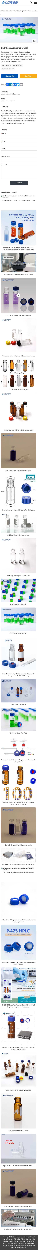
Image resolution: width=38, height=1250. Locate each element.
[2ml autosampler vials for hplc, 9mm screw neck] (18, 410)
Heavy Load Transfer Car (18, 1243)
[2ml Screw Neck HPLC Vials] (18, 719)
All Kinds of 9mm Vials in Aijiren (18, 389)
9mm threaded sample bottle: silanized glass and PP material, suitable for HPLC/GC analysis (18, 675)
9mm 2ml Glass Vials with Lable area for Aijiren (18, 1206)
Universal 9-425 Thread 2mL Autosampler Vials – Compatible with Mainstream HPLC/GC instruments (18, 248)
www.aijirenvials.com (12, 41)
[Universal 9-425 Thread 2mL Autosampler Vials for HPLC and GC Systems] (18, 942)
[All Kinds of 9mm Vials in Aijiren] (18, 373)
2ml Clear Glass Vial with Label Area (10, 94)
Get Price (28, 76)
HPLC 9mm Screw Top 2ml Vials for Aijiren (18, 470)
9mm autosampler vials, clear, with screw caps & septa (18, 356)
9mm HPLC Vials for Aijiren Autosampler (18, 1090)
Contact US (10, 76)
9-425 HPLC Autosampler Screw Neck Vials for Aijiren (18, 864)
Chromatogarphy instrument (21, 11)
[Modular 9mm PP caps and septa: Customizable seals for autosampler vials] (18, 900)
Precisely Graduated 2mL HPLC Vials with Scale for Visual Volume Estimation (18, 803)
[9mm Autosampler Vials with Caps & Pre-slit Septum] (18, 491)
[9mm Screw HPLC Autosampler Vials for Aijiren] (18, 1218)
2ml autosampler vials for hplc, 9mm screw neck (18, 430)
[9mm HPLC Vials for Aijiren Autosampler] (18, 1070)
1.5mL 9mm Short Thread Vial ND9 (18, 1131)
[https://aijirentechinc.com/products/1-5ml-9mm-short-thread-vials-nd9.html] (19, 30)
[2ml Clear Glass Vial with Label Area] (18, 523)
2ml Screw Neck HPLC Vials (8, 101)
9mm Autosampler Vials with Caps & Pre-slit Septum (18, 510)
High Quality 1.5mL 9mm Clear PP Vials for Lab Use (18, 1166)
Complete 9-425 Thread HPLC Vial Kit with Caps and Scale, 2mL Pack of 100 (18, 1048)
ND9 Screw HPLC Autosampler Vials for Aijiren (18, 274)
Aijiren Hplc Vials (19, 1239)
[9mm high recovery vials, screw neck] (18, 555)
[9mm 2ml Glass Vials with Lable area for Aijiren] (18, 1186)
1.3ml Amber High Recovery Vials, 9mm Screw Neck (18, 872)
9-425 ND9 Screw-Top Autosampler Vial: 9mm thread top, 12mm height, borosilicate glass (18, 1006)
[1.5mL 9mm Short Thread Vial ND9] (18, 1110)
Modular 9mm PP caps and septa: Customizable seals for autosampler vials (18, 921)
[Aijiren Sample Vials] (10, 2)
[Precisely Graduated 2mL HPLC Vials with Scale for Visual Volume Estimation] (18, 782)
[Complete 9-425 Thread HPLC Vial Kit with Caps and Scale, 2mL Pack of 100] (18, 1027)
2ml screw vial (17, 65)
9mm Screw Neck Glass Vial (18, 604)
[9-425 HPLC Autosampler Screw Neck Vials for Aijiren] (18, 855)
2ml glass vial (6, 65)
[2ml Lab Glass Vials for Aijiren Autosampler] (18, 825)
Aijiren (34, 11)
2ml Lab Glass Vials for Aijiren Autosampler (18, 845)
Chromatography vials (15, 1241)
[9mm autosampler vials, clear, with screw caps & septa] (18, 336)
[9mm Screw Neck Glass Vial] (18, 590)
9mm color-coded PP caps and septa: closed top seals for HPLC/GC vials (18, 761)
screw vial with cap (8, 69)
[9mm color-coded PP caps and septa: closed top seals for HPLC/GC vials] (18, 747)
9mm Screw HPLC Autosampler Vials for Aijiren (18, 1229)
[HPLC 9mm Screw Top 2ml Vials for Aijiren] (18, 450)
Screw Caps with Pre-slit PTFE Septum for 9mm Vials (18, 200)
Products (8, 11)
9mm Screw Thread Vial (18, 704)
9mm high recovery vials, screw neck (18, 575)
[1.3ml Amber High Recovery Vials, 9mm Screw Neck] (18, 868)
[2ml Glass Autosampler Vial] (18, 619)
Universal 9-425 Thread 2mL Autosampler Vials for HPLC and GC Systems (18, 963)
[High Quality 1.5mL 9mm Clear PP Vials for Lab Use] (18, 1148)
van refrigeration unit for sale (17, 1245)
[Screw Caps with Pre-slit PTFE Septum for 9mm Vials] (18, 196)
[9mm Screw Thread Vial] (18, 690)
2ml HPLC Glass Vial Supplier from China (18, 315)
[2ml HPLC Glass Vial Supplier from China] (18, 295)
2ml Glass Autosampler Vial (18, 633)
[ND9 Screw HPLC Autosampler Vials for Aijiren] (18, 263)
